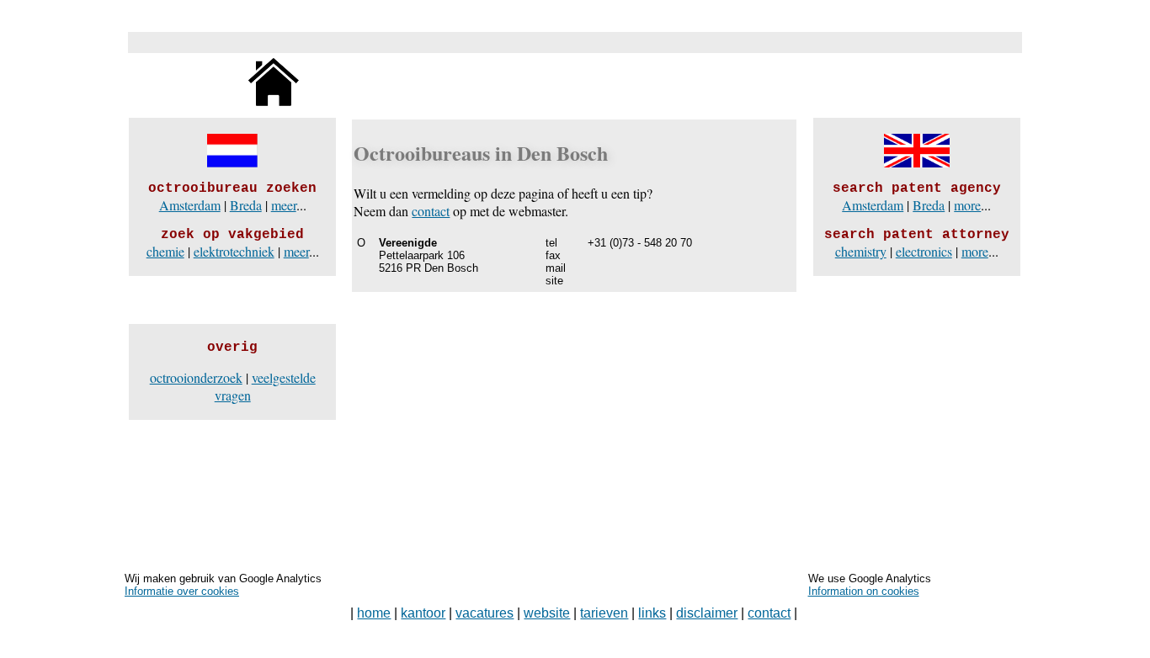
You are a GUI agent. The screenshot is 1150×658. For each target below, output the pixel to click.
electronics (924, 251)
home (374, 613)
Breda (246, 205)
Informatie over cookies (182, 591)
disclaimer (706, 613)
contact (431, 211)
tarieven (604, 613)
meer (283, 205)
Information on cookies (863, 591)
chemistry (860, 251)
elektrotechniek (234, 251)
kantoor (423, 613)
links (652, 613)
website (547, 613)
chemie (165, 251)
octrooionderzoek (196, 377)
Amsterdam (190, 205)
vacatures (484, 613)
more (967, 205)
